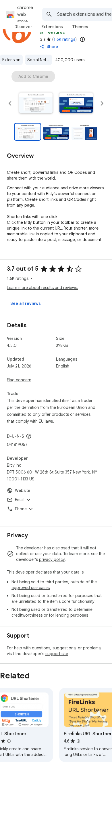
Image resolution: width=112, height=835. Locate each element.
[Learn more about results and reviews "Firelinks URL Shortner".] (78, 741)
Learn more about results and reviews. (42, 287)
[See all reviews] (25, 303)
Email (19, 499)
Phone (21, 508)
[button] (36, 103)
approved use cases (30, 587)
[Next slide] (102, 103)
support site (56, 653)
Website (22, 490)
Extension (11, 59)
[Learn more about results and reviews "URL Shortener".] (9, 741)
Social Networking (39, 59)
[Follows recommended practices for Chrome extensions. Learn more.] (41, 32)
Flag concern (19, 379)
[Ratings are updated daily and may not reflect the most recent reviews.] (82, 39)
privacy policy (52, 559)
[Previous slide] (10, 103)
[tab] (23, 27)
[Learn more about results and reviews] (28, 436)
